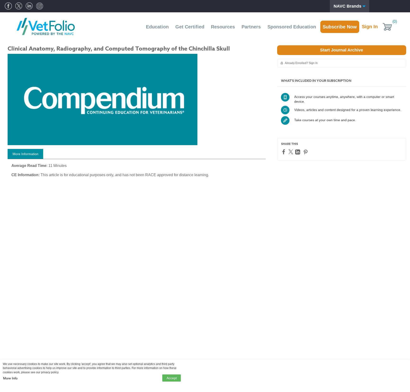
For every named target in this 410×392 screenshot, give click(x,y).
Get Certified (189, 26)
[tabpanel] (137, 172)
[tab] (25, 154)
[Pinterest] (306, 151)
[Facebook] (284, 151)
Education (157, 26)
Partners (251, 26)
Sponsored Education (291, 26)
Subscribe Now (340, 26)
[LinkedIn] (298, 151)
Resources (223, 26)
